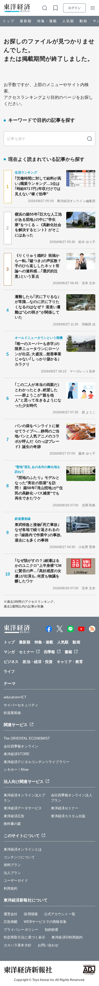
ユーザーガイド (16, 880)
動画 (83, 21)
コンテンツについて (19, 857)
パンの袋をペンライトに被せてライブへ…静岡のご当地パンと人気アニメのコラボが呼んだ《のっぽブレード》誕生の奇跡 (37, 436)
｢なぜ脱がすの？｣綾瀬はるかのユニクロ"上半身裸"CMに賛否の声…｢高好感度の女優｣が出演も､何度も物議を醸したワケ (38, 570)
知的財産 (51, 930)
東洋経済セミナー (65, 808)
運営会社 (10, 914)
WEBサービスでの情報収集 (45, 922)
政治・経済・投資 (38, 662)
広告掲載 (10, 922)
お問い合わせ (48, 945)
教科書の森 (12, 824)
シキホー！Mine (16, 770)
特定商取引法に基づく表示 (24, 937)
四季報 (49, 652)
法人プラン (12, 873)
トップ (9, 21)
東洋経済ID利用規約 (67, 937)
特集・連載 (47, 21)
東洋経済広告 (14, 816)
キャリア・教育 (70, 662)
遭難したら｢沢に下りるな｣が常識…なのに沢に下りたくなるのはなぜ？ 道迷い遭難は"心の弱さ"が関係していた (37, 307)
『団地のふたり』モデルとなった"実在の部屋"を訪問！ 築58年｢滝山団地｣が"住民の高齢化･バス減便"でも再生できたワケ (39, 487)
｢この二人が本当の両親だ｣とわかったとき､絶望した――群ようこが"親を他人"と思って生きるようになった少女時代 (38, 394)
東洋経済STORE (17, 754)
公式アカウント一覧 (59, 914)
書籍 (68, 652)
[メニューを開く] (92, 8)
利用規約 (10, 888)
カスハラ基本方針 (17, 945)
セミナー (26, 652)
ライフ (9, 671)
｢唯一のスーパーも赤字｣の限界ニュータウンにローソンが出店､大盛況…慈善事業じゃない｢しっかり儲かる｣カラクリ (38, 354)
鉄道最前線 (12, 713)
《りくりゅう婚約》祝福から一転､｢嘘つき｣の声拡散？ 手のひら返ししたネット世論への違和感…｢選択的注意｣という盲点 (39, 265)
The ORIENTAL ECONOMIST (27, 738)
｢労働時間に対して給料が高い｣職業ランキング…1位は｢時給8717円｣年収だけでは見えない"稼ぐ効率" (38, 186)
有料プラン (12, 865)
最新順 (26, 21)
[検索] (89, 139)
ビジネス (11, 662)
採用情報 (30, 914)
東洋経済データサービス (23, 808)
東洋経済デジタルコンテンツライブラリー (36, 762)
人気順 (68, 21)
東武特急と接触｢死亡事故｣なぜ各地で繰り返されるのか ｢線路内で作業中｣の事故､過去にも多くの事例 (39, 532)
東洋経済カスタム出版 (68, 816)
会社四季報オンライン (21, 746)
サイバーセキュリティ (21, 705)
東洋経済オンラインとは (23, 849)
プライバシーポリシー (21, 930)
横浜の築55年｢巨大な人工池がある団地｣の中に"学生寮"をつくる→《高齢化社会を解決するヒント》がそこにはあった (38, 224)
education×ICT (15, 697)
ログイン (74, 8)
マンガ (9, 652)
